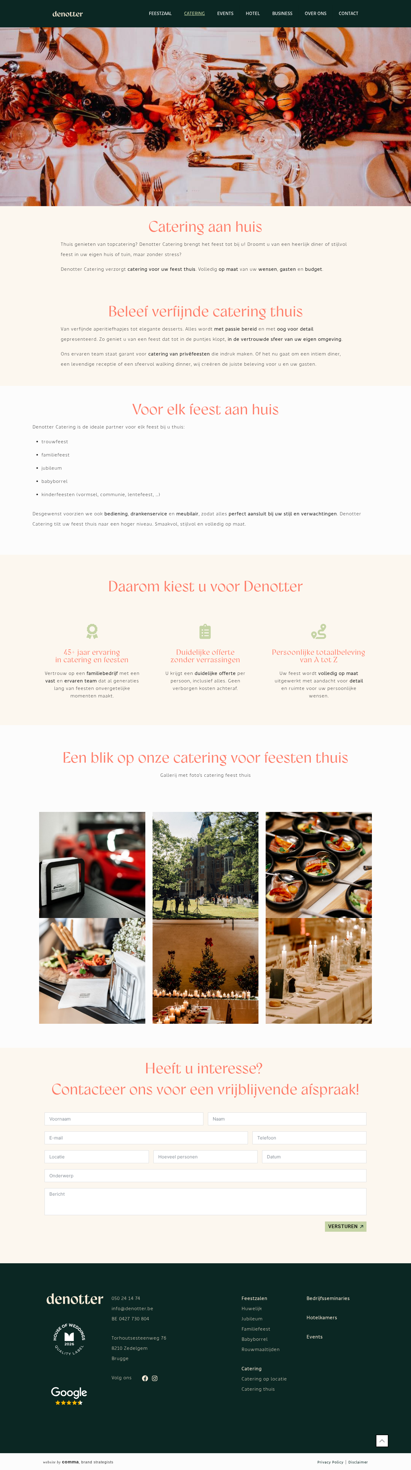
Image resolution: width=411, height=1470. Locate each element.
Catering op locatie (264, 1379)
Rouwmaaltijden (261, 1349)
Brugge (120, 1358)
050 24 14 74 (126, 1298)
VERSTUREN (343, 1226)
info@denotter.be (132, 1308)
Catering (252, 1368)
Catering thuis (258, 1389)
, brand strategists (78, 1462)
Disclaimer (358, 1462)
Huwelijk (252, 1308)
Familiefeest (256, 1329)
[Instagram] (154, 1380)
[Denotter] (68, 13)
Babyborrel (255, 1339)
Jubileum (252, 1319)
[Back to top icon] (382, 1441)
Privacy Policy (330, 1462)
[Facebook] (145, 1380)
